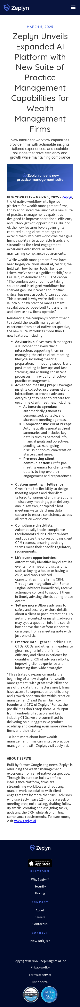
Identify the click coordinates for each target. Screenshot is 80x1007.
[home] (16, 7)
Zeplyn (67, 197)
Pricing (40, 893)
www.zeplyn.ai (25, 821)
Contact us (40, 924)
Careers (40, 917)
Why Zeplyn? (40, 880)
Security (40, 886)
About (40, 910)
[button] (73, 7)
